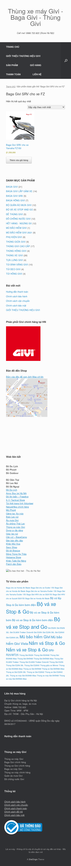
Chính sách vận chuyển (18, 300)
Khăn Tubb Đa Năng (16, 560)
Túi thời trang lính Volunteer (19, 503)
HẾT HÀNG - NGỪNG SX (19, 223)
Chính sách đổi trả (13, 811)
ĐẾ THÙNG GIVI (14, 214)
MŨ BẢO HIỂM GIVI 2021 (19, 232)
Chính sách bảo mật (16, 305)
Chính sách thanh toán (15, 808)
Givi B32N (52, 628)
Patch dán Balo (13, 564)
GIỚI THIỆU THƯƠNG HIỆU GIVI (23, 56)
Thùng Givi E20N (56, 662)
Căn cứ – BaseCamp (16, 537)
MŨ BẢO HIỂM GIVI (16, 227)
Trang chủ (10, 86)
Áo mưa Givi (12, 520)
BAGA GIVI (12, 186)
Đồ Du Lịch (11, 489)
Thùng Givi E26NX (31, 665)
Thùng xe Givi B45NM (32, 668)
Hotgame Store (13, 557)
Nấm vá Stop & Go (47, 643)
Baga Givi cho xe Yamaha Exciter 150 (41, 591)
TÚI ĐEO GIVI (13, 269)
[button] (66, 60)
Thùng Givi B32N (26, 655)
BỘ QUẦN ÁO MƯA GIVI (19, 205)
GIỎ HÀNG (35, 65)
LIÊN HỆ (37, 74)
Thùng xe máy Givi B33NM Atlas (23, 675)
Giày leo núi (12, 533)
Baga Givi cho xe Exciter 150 (42, 587)
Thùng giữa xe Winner (49, 665)
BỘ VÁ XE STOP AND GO (19, 209)
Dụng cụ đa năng (14, 530)
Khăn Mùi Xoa (13, 543)
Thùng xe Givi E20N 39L (16, 672)
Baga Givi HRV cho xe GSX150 (39, 594)
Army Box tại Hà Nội (16, 493)
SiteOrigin (33, 859)
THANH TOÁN (13, 74)
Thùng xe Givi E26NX (35, 672)
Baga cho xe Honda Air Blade (18, 587)
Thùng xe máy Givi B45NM (48, 675)
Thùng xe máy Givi (15, 527)
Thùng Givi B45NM (25, 658)
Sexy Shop (11, 547)
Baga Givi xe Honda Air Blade (37, 598)
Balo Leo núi (12, 516)
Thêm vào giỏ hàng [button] (19, 160)
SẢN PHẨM (12, 65)
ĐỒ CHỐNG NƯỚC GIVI (18, 218)
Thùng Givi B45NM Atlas (44, 658)
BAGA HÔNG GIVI (15, 200)
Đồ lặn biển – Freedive (17, 496)
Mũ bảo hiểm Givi (35, 636)
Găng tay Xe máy (15, 513)
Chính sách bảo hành (16, 296)
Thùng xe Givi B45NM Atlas (53, 668)
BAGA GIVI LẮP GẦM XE (19, 191)
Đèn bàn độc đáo (14, 540)
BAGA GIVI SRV (14, 195)
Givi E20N (38, 632)
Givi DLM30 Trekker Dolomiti (21, 632)
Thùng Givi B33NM (41, 655)
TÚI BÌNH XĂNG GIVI (17, 264)
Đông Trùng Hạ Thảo (16, 554)
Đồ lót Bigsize (13, 550)
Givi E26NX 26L (12, 637)
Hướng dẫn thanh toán (17, 291)
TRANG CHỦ (12, 46)
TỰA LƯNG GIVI (14, 260)
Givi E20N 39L (48, 632)
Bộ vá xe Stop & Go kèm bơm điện (32, 620)
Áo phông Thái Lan (15, 523)
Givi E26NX (59, 632)
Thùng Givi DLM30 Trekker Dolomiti (34, 662)
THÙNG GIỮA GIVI (16, 241)
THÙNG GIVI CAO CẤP (18, 246)
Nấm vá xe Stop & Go (27, 649)
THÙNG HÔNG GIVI (16, 250)
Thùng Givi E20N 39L (15, 665)
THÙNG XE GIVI (14, 255)
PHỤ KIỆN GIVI (14, 237)
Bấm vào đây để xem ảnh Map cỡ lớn (24, 376)
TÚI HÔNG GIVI (14, 273)
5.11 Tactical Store (15, 500)
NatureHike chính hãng (17, 506)
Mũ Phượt (11, 510)
